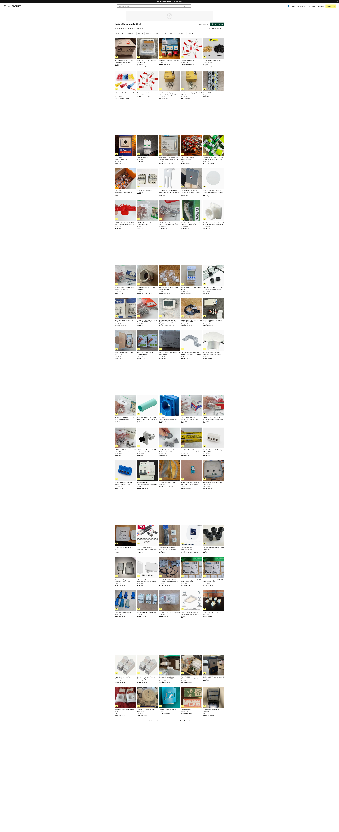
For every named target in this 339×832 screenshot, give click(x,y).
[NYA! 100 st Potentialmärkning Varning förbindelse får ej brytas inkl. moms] (191, 438)
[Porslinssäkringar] (191, 697)
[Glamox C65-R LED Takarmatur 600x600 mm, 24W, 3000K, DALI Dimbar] (191, 600)
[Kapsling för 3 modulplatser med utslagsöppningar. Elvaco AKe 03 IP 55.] (169, 145)
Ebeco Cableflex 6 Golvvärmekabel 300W (187, 548)
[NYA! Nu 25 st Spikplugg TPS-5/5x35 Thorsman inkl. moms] (191, 405)
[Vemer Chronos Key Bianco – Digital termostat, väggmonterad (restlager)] (169, 308)
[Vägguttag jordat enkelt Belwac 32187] (125, 697)
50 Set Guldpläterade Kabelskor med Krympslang (212, 61)
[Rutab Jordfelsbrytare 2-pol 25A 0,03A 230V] (125, 340)
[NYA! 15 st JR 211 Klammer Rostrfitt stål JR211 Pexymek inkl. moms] (125, 438)
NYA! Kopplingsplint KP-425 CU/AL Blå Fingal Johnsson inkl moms (125, 483)
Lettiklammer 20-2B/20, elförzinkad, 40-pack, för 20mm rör (169, 94)
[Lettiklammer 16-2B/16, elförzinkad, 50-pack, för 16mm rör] (191, 81)
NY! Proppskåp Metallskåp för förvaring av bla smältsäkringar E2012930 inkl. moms (190, 191)
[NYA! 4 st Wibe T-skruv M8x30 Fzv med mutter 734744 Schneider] (147, 438)
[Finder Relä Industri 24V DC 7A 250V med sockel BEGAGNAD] (191, 470)
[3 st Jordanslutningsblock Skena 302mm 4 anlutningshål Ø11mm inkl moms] (191, 340)
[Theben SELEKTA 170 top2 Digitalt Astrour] (191, 275)
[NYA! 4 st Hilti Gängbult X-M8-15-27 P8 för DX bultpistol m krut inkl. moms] (213, 405)
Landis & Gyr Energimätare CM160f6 (211, 710)
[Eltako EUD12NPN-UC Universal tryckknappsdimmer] (125, 308)
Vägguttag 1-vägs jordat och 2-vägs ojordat (146, 710)
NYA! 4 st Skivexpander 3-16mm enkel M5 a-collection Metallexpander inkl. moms (124, 288)
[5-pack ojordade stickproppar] (213, 600)
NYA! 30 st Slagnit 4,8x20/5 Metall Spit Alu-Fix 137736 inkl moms (147, 321)
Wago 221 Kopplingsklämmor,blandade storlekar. (123, 191)
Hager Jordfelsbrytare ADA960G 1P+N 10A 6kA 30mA (191, 580)
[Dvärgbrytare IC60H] (147, 145)
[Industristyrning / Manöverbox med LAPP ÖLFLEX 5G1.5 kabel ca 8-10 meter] (191, 308)
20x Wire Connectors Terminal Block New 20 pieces (146, 678)
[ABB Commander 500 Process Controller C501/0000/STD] (125, 48)
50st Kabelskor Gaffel (187, 60)
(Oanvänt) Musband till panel (167, 482)
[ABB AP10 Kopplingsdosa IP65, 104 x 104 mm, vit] (169, 340)
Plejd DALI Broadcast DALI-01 (167, 709)
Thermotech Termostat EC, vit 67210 (124, 548)
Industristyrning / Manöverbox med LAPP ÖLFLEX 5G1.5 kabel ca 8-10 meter (191, 321)
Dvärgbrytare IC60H (143, 157)
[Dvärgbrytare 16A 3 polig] (147, 178)
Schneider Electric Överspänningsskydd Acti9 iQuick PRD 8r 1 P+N (147, 483)
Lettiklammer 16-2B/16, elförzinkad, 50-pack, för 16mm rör (191, 94)
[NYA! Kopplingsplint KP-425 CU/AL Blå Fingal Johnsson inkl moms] (125, 470)
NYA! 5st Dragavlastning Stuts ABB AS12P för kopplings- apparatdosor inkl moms (213, 224)
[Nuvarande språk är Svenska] (288, 6)
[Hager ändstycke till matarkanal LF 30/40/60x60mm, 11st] (169, 275)
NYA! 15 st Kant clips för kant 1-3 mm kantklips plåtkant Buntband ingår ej (213, 288)
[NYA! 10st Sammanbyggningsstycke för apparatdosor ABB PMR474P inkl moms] (169, 405)
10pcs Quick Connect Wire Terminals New (123, 678)
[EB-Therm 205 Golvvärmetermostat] (125, 145)
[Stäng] (337, 2)
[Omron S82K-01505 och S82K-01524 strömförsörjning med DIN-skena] (169, 567)
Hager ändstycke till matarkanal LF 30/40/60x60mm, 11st (169, 288)
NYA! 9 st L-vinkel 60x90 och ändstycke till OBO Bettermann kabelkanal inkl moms (212, 353)
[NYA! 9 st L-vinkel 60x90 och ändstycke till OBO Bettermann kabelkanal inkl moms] (213, 340)
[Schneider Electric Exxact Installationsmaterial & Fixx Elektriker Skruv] (169, 665)
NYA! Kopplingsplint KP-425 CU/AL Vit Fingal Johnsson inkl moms (213, 451)
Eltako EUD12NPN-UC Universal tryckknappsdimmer (124, 321)
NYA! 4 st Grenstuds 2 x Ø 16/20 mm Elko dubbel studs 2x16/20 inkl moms (125, 224)
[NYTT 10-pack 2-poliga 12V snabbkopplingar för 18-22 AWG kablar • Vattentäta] (147, 535)
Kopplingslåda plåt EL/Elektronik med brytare (212, 483)
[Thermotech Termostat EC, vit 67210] (125, 535)
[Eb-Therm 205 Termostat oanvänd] (213, 665)
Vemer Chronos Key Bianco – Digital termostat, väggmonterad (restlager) (169, 321)
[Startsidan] (16, 6)
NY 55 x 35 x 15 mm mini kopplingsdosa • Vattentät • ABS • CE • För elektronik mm (147, 581)
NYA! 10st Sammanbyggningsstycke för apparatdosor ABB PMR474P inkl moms (168, 418)
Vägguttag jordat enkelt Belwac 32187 (124, 710)
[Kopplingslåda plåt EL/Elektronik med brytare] (213, 470)
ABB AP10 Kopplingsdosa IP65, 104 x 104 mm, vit (169, 353)
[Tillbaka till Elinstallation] (115, 28)
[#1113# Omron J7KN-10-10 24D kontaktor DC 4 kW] (213, 308)
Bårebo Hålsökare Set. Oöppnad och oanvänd (146, 61)
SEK (293, 6)
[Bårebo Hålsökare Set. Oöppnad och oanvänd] (147, 48)
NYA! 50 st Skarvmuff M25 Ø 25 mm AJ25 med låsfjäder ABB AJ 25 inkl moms (147, 418)
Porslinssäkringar (186, 709)
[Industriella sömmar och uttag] (125, 600)
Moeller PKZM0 (207, 93)
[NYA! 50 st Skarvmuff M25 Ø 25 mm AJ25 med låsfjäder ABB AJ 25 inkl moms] (147, 405)
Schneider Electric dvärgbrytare (146, 612)
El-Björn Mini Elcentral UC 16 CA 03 (169, 60)
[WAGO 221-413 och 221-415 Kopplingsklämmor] (147, 340)
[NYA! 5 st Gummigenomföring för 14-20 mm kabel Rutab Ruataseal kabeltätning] (169, 438)
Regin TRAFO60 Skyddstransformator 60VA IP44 (190, 678)
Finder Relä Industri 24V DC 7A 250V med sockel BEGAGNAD (190, 483)
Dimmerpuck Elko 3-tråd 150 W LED (169, 612)
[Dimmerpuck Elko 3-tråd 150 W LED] (169, 600)
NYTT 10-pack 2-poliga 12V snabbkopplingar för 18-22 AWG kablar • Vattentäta (146, 548)
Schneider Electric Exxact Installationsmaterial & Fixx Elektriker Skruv (167, 678)
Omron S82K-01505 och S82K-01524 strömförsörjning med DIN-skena (169, 581)
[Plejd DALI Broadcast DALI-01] (169, 697)
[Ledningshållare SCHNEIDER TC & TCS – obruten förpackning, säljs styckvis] (213, 145)
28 (180, 721)
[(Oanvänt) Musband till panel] (169, 470)
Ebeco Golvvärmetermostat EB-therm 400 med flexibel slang (168, 548)
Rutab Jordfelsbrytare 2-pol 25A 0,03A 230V (124, 353)
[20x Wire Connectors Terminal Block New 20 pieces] (147, 665)
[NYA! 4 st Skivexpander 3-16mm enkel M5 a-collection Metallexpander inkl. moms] (125, 275)
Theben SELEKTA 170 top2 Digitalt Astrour (191, 288)
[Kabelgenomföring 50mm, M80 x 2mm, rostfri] (147, 275)
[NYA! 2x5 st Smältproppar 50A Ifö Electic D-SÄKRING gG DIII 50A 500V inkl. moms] (191, 210)
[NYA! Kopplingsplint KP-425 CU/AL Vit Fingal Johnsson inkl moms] (213, 438)
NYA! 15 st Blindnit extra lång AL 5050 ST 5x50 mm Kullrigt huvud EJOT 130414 (169, 224)
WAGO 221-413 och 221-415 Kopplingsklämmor (145, 353)
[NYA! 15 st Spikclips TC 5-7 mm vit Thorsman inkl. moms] (147, 210)
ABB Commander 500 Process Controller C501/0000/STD (124, 61)
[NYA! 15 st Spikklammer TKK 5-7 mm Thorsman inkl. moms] (125, 405)
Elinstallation (121, 28)
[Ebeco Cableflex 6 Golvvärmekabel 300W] (191, 535)
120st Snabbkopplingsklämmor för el (125, 94)
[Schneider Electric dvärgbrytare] (147, 600)
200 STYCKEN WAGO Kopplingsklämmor (187, 158)
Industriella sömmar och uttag (123, 612)
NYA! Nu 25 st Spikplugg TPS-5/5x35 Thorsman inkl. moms (190, 418)
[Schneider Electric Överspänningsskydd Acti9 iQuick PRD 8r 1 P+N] (147, 470)
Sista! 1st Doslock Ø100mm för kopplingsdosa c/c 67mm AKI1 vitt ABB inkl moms (213, 191)
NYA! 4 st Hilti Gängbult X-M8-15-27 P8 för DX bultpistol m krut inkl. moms (213, 418)
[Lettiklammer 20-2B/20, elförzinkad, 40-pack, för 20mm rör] (169, 81)
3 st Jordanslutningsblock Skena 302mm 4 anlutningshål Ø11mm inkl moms (191, 353)
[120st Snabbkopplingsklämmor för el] (125, 81)
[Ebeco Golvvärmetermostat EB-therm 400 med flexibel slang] (169, 535)
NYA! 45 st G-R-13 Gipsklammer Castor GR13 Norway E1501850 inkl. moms (168, 191)
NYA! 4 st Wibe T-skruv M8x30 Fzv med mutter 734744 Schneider (147, 451)
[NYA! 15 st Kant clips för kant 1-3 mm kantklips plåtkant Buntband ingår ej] (213, 275)
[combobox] (151, 6)
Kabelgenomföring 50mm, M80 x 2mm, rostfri (146, 288)
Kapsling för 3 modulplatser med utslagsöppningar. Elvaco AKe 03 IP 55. (169, 158)
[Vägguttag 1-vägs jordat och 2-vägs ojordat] (147, 697)
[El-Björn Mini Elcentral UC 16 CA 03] (169, 48)
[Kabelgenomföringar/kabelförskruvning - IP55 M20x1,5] (213, 535)
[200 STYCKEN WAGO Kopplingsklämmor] (191, 145)
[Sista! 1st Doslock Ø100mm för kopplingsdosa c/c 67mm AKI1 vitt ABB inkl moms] (213, 178)
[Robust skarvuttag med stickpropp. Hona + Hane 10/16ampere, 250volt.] (125, 567)
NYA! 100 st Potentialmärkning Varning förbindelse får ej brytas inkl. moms (190, 451)
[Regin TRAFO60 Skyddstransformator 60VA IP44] (191, 665)
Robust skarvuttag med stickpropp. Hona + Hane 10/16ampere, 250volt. (122, 581)
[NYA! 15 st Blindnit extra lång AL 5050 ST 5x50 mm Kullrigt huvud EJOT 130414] (169, 210)
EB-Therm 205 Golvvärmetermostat (121, 158)
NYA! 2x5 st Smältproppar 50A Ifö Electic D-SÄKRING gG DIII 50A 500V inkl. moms (191, 224)
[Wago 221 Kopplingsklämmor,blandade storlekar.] (125, 178)
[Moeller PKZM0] (213, 81)
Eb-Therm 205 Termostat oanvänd (213, 677)
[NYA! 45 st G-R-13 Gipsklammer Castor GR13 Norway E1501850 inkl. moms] (169, 178)
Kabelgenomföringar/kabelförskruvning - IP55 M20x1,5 (213, 548)
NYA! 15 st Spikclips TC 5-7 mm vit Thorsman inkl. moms (147, 223)
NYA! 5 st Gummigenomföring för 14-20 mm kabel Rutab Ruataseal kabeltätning (168, 451)
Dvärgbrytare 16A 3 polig (144, 190)
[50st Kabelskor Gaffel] (191, 48)
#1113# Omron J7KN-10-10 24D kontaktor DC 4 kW (212, 321)
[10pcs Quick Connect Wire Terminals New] (125, 665)
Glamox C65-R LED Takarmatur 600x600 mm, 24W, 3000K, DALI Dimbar (190, 613)
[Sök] (184, 6)
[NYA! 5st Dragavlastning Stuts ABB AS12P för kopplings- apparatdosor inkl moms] (213, 210)
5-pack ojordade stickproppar (212, 612)
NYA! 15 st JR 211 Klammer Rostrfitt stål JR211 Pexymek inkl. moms (125, 451)
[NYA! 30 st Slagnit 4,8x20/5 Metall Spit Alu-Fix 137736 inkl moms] (147, 308)
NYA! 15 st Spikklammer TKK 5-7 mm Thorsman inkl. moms (124, 418)
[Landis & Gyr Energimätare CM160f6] (213, 697)
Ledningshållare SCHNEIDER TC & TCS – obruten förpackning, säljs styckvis (213, 158)
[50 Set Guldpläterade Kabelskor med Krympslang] (213, 48)
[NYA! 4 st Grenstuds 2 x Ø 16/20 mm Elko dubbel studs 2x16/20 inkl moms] (125, 210)
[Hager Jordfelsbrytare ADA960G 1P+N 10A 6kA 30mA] (191, 567)
